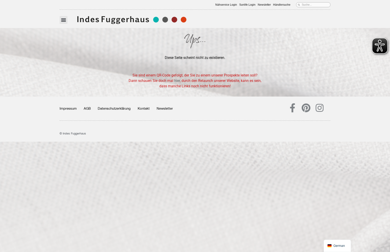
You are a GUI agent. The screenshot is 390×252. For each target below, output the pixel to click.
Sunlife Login (247, 4)
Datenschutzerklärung (114, 108)
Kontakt (144, 108)
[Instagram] (319, 107)
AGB (87, 108)
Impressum (68, 108)
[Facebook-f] (292, 107)
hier (177, 81)
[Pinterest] (306, 107)
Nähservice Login (226, 4)
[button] (63, 20)
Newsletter (264, 4)
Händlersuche (281, 4)
